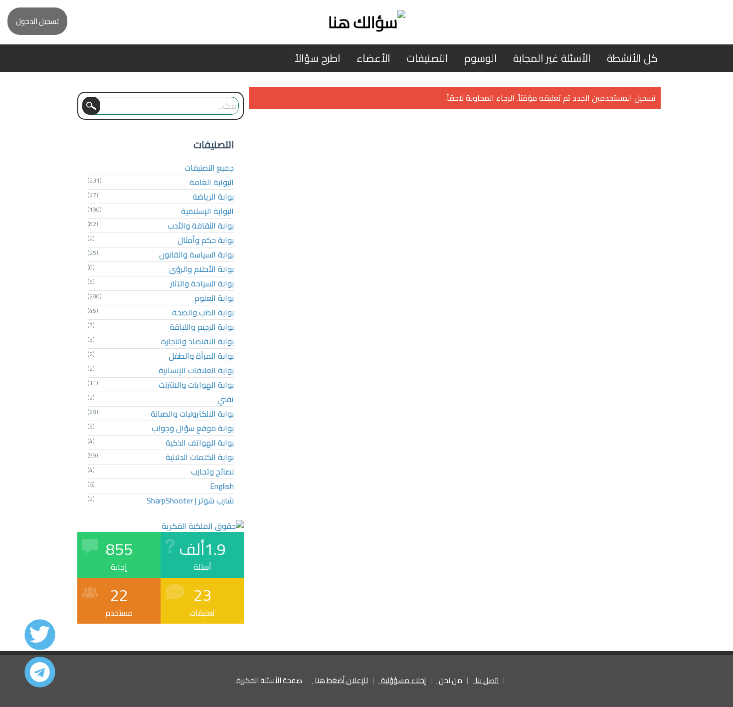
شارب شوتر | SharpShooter (190, 500)
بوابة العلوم (214, 297)
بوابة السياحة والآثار (202, 283)
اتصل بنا (487, 681)
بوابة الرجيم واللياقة (202, 326)
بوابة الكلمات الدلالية (200, 457)
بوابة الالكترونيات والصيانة (192, 413)
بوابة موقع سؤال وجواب (193, 428)
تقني (225, 399)
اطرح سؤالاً (318, 58)
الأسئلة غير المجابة (552, 58)
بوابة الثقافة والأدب (201, 225)
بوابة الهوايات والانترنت (196, 384)
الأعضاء (373, 58)
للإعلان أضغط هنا (341, 681)
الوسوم (480, 58)
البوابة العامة (211, 182)
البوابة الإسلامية (207, 211)
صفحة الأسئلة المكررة (269, 681)
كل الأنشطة (632, 58)
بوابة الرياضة (213, 196)
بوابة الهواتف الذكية (200, 442)
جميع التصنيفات (209, 167)
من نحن (450, 681)
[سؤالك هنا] (366, 22)
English (222, 485)
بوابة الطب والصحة (203, 312)
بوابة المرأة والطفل (201, 355)
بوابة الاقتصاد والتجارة (197, 341)
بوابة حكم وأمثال (206, 240)
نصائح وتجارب (212, 471)
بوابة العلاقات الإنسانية (196, 370)
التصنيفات (427, 58)
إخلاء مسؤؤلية (403, 681)
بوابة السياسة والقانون (196, 254)
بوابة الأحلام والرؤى (201, 268)
